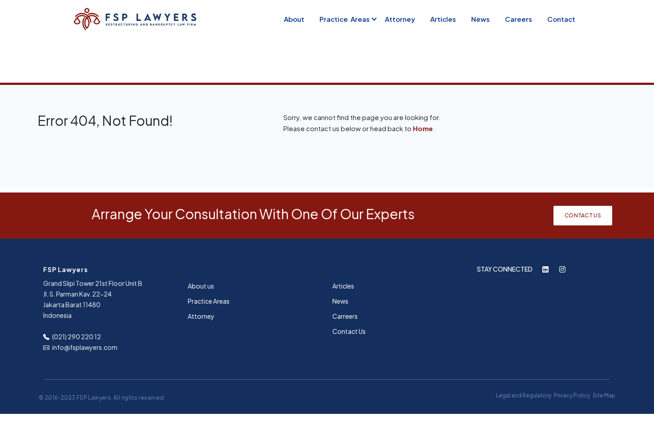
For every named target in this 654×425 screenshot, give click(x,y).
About (294, 19)
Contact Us (583, 215)
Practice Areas (344, 19)
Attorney (400, 19)
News (480, 19)
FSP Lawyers (94, 397)
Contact (561, 19)
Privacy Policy (572, 395)
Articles (443, 19)
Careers (518, 19)
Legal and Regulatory (523, 395)
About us (201, 286)
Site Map (604, 395)
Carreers (345, 316)
